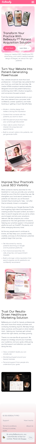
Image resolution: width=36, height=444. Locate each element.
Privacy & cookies (9, 428)
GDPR (5, 431)
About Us (29, 426)
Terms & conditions (10, 426)
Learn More (24, 48)
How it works (28, 420)
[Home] (7, 2)
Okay (30, 437)
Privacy (23, 439)
